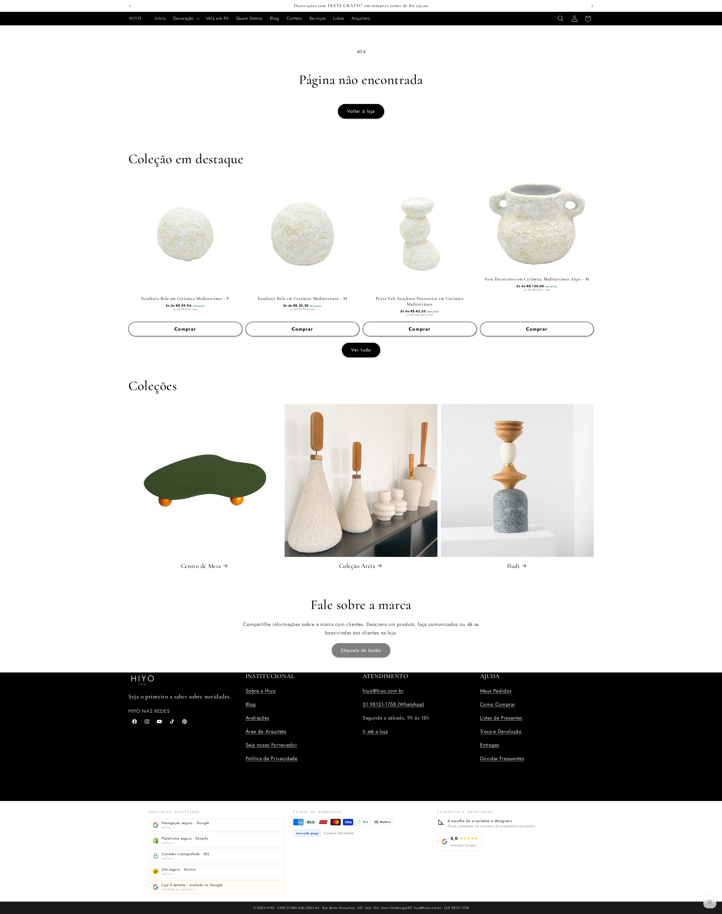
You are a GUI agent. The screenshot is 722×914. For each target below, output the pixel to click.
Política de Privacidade (272, 758)
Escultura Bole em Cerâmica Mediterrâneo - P (185, 298)
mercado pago (307, 833)
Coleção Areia (357, 565)
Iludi (513, 565)
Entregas (489, 744)
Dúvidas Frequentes (502, 758)
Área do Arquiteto (266, 731)
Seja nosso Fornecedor (271, 744)
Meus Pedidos (496, 690)
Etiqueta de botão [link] (361, 650)
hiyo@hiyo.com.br (383, 690)
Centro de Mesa (201, 565)
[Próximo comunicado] (592, 6)
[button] (186, 18)
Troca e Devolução (501, 731)
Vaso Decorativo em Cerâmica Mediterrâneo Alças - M (537, 279)
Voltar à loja (361, 111)
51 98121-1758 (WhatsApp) (393, 704)
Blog (251, 704)
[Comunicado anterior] (130, 6)
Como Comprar (497, 704)
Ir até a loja (375, 731)
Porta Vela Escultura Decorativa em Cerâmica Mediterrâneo (420, 301)
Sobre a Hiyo (261, 690)
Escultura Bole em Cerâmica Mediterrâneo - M (302, 298)
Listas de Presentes (501, 717)
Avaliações (258, 717)
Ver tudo (361, 349)
